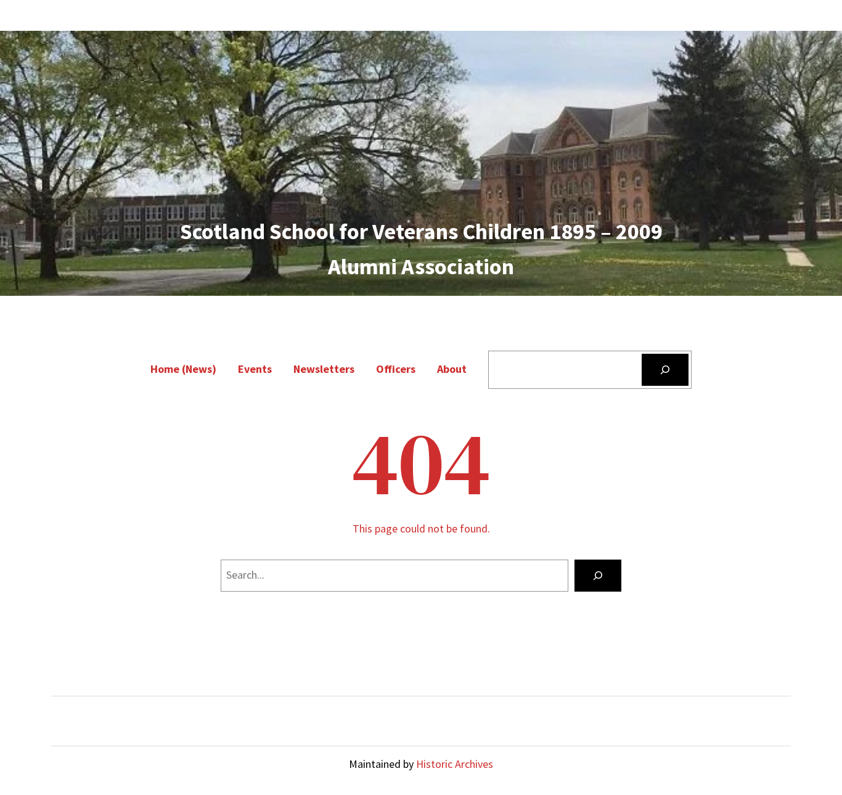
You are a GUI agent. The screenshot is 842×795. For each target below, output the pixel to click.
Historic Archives (454, 764)
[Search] (665, 370)
